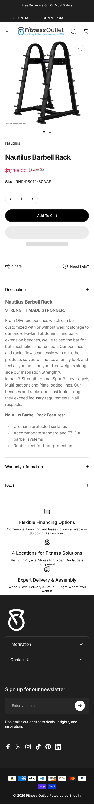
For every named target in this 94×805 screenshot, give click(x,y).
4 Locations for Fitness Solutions (47, 553)
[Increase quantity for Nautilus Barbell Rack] (32, 198)
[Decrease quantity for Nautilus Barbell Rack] (10, 198)
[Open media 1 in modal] (80, 50)
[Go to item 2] (50, 132)
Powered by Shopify (65, 795)
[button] (47, 232)
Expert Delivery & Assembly (47, 580)
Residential (19, 18)
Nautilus (12, 143)
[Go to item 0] (44, 132)
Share (17, 266)
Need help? (79, 266)
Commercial (54, 18)
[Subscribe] (80, 706)
